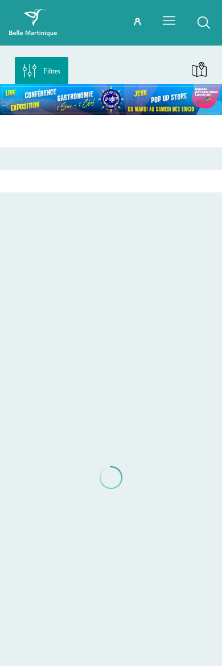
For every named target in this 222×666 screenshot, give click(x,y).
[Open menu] (169, 20)
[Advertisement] (111, 131)
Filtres (51, 71)
